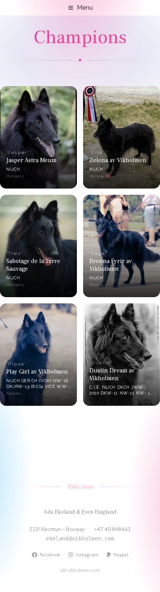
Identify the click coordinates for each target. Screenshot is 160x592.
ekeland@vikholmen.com (80, 538)
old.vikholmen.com (80, 570)
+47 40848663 (112, 529)
